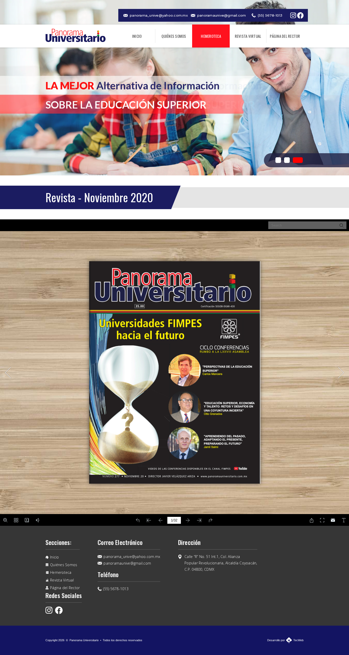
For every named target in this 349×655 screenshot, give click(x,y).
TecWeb (298, 640)
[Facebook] (300, 15)
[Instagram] (293, 15)
